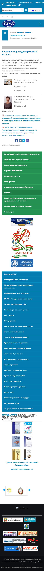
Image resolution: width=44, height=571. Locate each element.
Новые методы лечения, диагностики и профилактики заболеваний (20, 199)
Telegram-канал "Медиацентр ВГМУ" (18, 409)
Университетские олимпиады (16, 280)
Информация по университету (16, 359)
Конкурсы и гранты (12, 176)
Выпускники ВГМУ (11, 403)
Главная (20, 32)
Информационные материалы (16, 310)
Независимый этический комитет (18, 206)
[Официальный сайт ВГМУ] (15, 23)
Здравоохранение (11, 365)
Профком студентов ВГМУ (14, 376)
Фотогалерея (9, 212)
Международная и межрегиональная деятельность (18, 286)
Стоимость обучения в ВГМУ (15, 304)
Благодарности (10, 321)
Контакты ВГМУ (10, 274)
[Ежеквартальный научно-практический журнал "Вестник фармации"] (27, 428)
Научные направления (13, 171)
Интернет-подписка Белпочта (22, 469)
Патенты (28, 32)
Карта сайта (8, 392)
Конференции (9, 182)
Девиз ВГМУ (39, 2)
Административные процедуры (16, 398)
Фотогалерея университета (14, 387)
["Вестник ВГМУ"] (16, 428)
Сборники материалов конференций (18, 187)
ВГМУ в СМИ (9, 315)
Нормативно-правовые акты (15, 165)
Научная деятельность (17, 35)
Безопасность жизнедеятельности (17, 348)
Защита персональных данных (16, 337)
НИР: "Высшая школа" (13, 381)
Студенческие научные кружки (16, 160)
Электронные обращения (14, 332)
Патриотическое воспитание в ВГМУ (18, 326)
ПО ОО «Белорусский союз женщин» (19, 299)
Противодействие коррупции (16, 343)
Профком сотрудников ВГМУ (15, 370)
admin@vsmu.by (11, 5)
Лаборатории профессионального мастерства (22, 154)
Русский (37, 10)
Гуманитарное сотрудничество (16, 293)
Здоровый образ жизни (13, 354)
